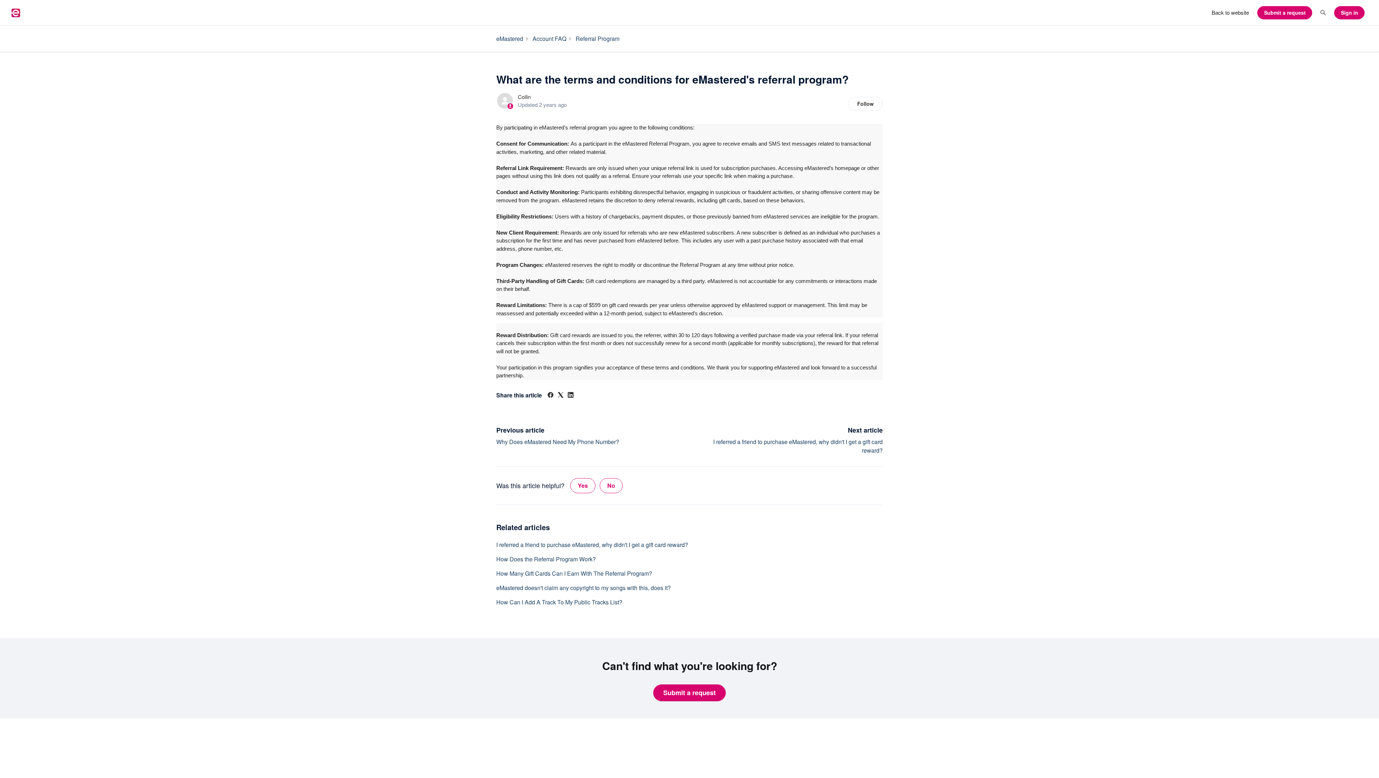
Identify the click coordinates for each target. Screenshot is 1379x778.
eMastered (509, 38)
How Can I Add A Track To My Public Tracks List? (559, 602)
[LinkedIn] (571, 395)
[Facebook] (550, 395)
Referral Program (597, 38)
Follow (865, 103)
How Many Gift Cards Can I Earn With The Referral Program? (574, 573)
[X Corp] (560, 395)
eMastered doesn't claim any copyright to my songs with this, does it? (583, 588)
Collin (524, 96)
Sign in (1349, 12)
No (611, 485)
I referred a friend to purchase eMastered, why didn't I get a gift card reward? (592, 545)
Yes (583, 485)
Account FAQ (549, 38)
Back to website (1230, 12)
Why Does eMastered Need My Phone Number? (557, 442)
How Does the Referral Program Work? (546, 559)
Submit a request (1285, 12)
